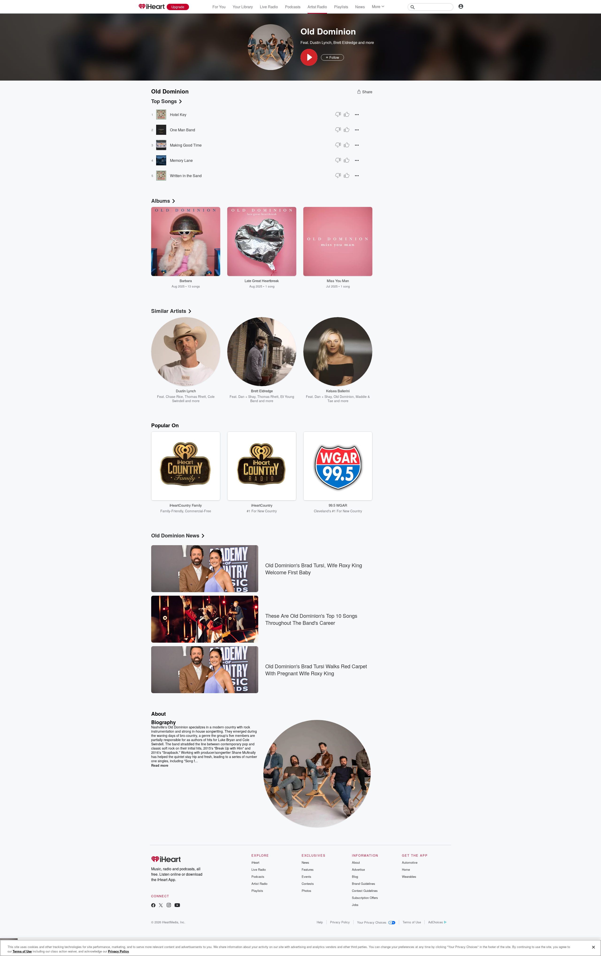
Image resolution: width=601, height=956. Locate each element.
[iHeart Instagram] (169, 905)
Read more (159, 765)
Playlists (341, 6)
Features (308, 869)
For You (219, 6)
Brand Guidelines (363, 883)
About (356, 862)
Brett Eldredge (345, 42)
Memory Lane (181, 160)
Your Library (243, 6)
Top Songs (164, 101)
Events (306, 876)
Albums (160, 200)
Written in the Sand (186, 175)
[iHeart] (151, 7)
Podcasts (292, 6)
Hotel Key (178, 114)
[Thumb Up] (346, 114)
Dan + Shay (246, 396)
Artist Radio (317, 6)
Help (320, 922)
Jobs (355, 904)
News (360, 6)
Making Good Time (186, 145)
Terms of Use (412, 922)
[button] (308, 57)
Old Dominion (344, 396)
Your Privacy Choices (371, 922)
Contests (308, 883)
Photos (306, 890)
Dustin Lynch (320, 42)
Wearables (409, 876)
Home (406, 869)
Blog (355, 876)
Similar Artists (168, 311)
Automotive (409, 862)
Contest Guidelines (365, 890)
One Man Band (182, 129)
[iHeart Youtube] (177, 905)
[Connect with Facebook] (153, 905)
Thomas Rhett (195, 396)
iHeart (255, 862)
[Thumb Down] (338, 114)
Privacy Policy (340, 922)
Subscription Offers (365, 897)
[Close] (593, 947)
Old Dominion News (175, 535)
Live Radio (269, 6)
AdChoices (435, 922)
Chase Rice (174, 396)
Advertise (358, 869)
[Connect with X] (161, 905)
